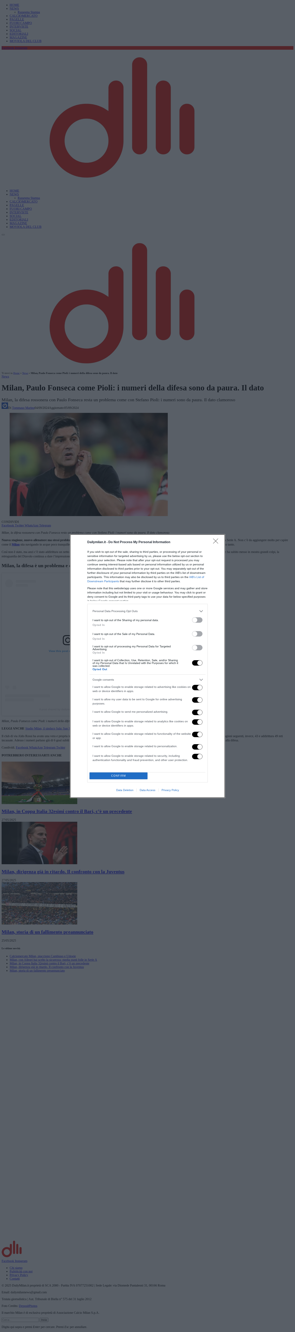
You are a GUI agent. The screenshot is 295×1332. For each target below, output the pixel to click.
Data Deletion (124, 790)
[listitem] (147, 611)
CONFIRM (118, 775)
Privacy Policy (170, 790)
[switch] (197, 620)
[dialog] (147, 666)
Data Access (147, 790)
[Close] (217, 542)
